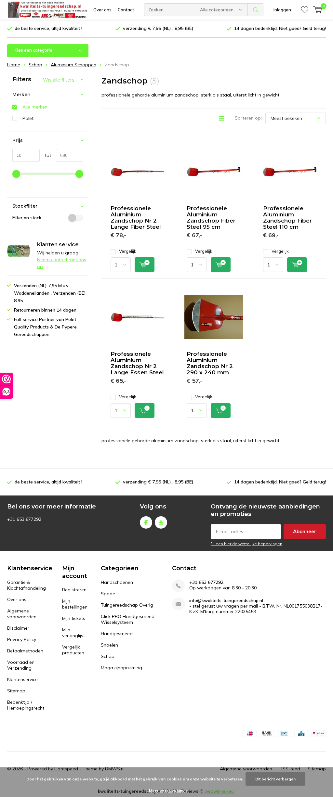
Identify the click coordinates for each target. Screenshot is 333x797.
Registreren (74, 590)
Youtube (161, 522)
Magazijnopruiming (121, 668)
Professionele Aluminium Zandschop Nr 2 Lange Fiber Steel (136, 217)
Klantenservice (22, 679)
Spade (108, 594)
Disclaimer (18, 628)
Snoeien (109, 645)
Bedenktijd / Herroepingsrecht (25, 705)
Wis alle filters (58, 80)
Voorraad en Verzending (20, 665)
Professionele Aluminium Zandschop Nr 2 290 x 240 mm (210, 363)
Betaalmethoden (25, 651)
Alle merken (34, 107)
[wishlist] (304, 9)
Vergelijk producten (73, 650)
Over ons (102, 9)
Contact (126, 9)
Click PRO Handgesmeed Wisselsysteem (127, 619)
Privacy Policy (21, 639)
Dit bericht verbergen (275, 779)
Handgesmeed (117, 633)
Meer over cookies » (168, 790)
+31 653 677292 (206, 582)
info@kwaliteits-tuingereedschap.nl (226, 600)
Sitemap (16, 691)
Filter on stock (26, 218)
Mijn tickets (73, 618)
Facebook (146, 522)
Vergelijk (127, 251)
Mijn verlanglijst (73, 632)
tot (45, 155)
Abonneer (304, 531)
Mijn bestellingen (74, 604)
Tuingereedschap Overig (127, 605)
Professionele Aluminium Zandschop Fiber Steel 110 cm (287, 217)
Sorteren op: (248, 118)
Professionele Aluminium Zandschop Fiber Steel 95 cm (211, 217)
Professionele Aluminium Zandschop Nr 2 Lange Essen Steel (137, 363)
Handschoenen (117, 582)
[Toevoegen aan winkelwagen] (144, 264)
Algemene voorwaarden (21, 614)
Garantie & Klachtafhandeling (26, 585)
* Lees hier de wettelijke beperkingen (246, 543)
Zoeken (255, 9)
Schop (107, 656)
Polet (27, 118)
